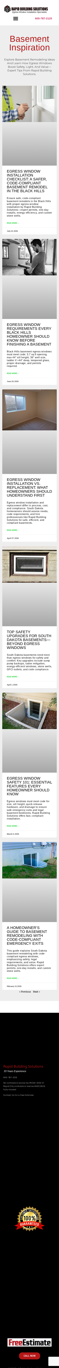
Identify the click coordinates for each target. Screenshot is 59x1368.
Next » (36, 991)
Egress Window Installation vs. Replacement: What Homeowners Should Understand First (29, 487)
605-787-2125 (43, 18)
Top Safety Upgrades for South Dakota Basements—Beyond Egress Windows (29, 640)
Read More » (12, 223)
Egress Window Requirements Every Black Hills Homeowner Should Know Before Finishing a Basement (29, 334)
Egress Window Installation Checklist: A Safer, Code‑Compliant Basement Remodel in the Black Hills (27, 181)
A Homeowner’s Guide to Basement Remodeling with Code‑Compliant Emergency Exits (27, 935)
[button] (16, 19)
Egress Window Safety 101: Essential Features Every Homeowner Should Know (29, 786)
